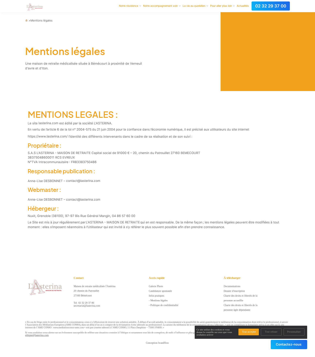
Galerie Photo (156, 286)
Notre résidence (128, 5)
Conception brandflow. (157, 343)
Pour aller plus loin (221, 5)
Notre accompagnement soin (160, 5)
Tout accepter (249, 331)
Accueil (26, 20)
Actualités (243, 5)
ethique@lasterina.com (37, 335)
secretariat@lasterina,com (87, 305)
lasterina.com (48, 123)
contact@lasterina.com (83, 181)
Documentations (232, 286)
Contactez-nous (289, 344)
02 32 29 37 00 (270, 6)
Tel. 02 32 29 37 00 (84, 302)
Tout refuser (271, 331)
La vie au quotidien (194, 5)
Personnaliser (294, 331)
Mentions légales (41, 20)
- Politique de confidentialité (163, 305)
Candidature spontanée (160, 291)
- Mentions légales (158, 300)
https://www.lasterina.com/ (48, 136)
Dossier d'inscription (234, 291)
